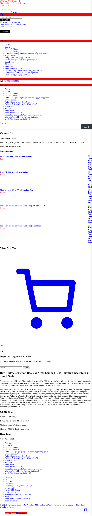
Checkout (8, 481)
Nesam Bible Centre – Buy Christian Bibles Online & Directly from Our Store (35, 505)
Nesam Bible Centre (12, 490)
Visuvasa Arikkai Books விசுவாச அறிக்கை (21, 73)
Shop (7, 496)
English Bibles (10, 55)
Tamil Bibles (9, 66)
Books (7, 47)
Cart (6, 479)
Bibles (7, 45)
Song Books (9, 62)
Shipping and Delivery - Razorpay (18, 494)
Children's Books (11, 51)
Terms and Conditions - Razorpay (17, 499)
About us (8, 477)
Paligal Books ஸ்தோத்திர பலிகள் (17, 58)
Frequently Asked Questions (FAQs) (18, 486)
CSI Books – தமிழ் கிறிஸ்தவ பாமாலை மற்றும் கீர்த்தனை (27, 53)
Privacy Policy (10, 492)
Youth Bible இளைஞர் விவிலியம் (17, 75)
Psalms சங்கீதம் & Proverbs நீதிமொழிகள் (21, 60)
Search (5, 20)
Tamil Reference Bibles (14, 68)
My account (9, 488)
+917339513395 (12, 81)
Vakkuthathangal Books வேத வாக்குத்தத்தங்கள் (23, 70)
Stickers (8, 64)
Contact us (9, 484)
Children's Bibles (11, 49)
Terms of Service (11, 501)
